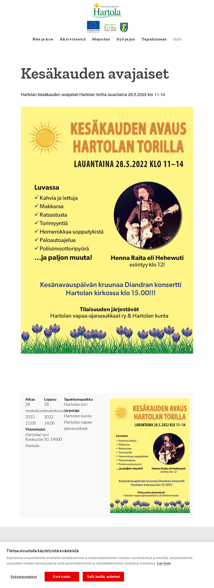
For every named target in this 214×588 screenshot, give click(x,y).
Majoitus (101, 39)
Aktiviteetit (73, 39)
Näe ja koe (42, 39)
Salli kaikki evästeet (103, 577)
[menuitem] (42, 39)
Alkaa (30, 399)
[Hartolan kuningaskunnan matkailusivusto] (107, 10)
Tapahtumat (154, 39)
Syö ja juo (125, 39)
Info (177, 39)
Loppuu (50, 399)
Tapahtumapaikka (78, 399)
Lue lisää (164, 563)
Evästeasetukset (24, 577)
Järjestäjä (71, 410)
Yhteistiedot (35, 429)
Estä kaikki (61, 577)
